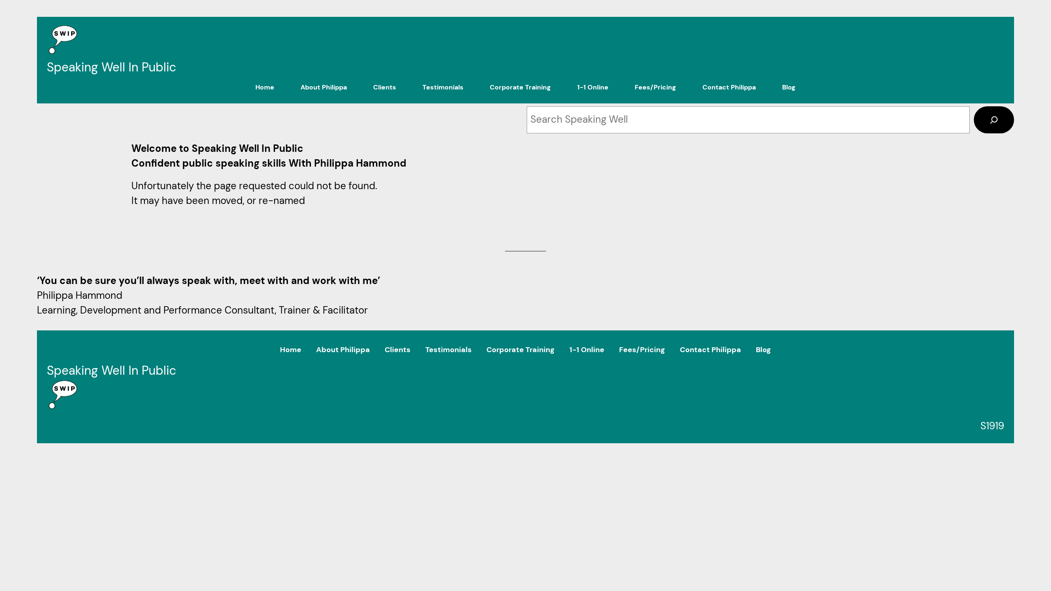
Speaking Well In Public (111, 67)
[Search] (994, 119)
